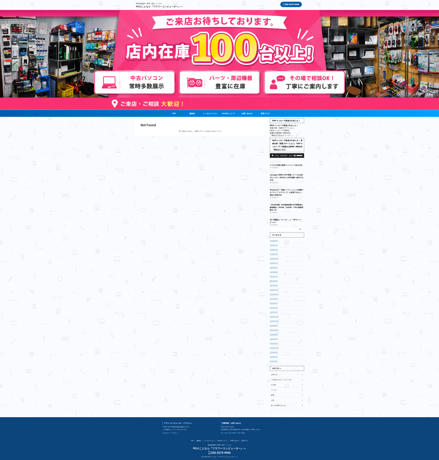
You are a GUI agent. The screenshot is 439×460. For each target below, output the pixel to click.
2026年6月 (274, 250)
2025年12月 (274, 259)
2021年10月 (274, 294)
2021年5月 (274, 303)
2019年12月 (274, 348)
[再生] (273, 155)
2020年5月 (274, 339)
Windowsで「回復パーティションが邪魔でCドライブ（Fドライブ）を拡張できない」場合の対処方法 (286, 192)
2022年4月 (274, 285)
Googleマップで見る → (170, 433)
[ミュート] (295, 155)
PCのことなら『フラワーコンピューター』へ (159, 6)
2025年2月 (274, 268)
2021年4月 (274, 308)
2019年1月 (274, 361)
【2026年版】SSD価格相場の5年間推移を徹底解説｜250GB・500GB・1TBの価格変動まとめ (286, 207)
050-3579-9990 (291, 4)
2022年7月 (274, 276)
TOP (174, 113)
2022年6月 (274, 281)
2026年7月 (274, 245)
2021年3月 (274, 312)
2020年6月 (274, 334)
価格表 (192, 113)
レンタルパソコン (210, 113)
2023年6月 (274, 272)
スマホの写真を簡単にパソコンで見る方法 (286, 165)
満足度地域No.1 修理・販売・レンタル (219, 445)
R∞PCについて (228, 113)
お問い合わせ (246, 113)
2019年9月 (274, 352)
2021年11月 (274, 290)
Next (2, 58)
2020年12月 (274, 317)
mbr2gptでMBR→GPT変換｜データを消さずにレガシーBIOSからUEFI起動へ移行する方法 (286, 177)
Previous (437, 58)
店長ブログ (265, 113)
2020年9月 (274, 326)
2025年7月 (274, 263)
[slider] (300, 155)
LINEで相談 (241, 433)
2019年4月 (274, 357)
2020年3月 (274, 343)
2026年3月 (274, 254)
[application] (287, 155)
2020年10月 (274, 321)
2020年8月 (274, 330)
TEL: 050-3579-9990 (228, 433)
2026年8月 (274, 241)
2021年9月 (274, 299)
